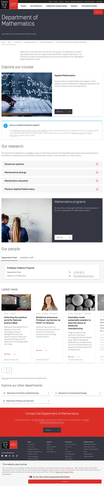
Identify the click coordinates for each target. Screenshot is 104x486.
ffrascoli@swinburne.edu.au (83, 276)
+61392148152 (78, 272)
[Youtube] (6, 456)
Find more (5, 378)
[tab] (9, 257)
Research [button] (75, 6)
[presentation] (9, 370)
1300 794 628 (39, 420)
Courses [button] (24, 6)
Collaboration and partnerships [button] (57, 6)
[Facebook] (2, 456)
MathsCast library (78, 133)
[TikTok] (17, 456)
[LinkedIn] (13, 456)
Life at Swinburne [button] (37, 6)
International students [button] (90, 6)
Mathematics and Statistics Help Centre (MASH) (30, 130)
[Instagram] (9, 456)
